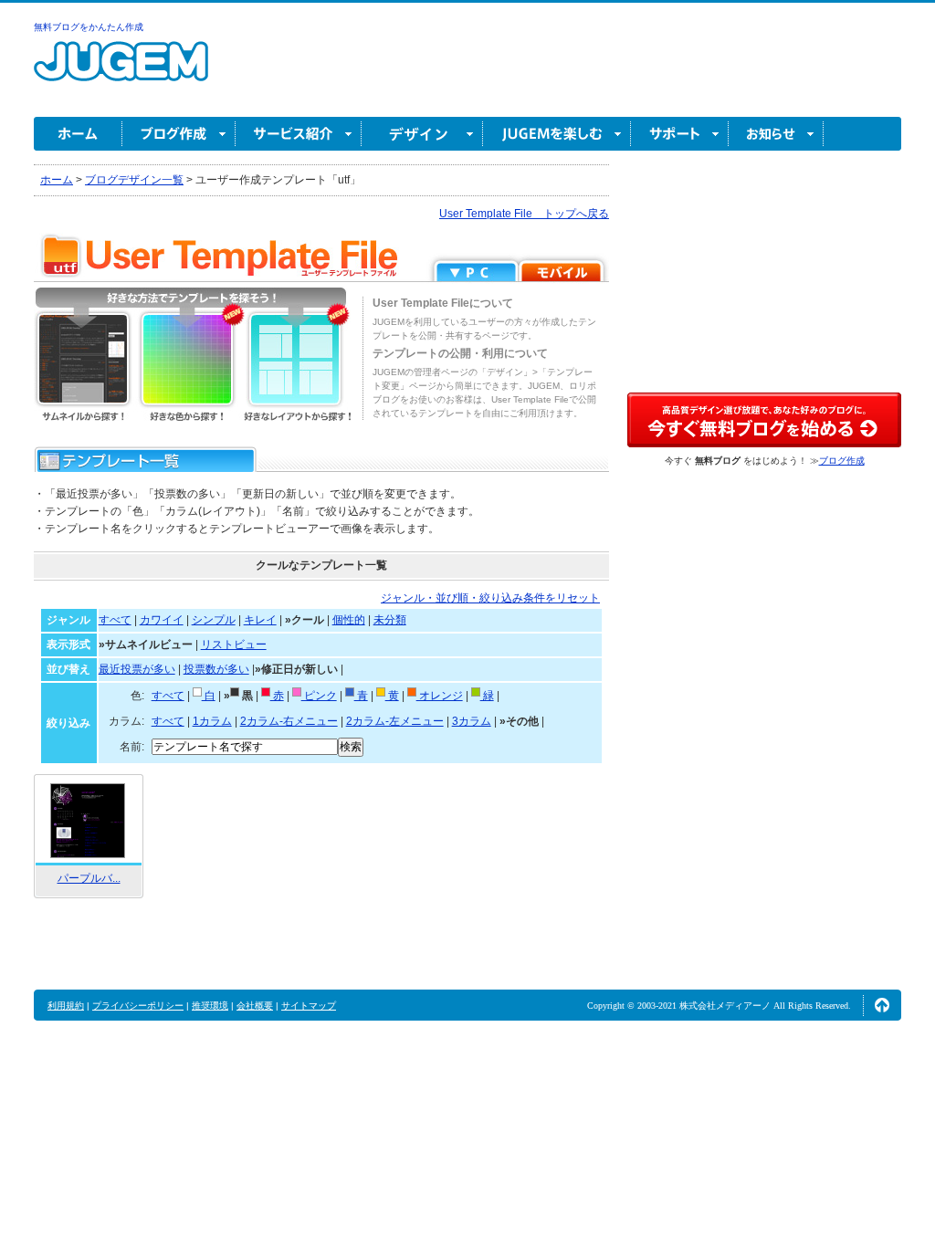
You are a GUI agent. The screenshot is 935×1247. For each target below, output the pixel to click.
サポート (680, 134)
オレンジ (439, 695)
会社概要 (254, 1006)
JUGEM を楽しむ (557, 134)
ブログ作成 (179, 134)
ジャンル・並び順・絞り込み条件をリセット (490, 598)
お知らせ (776, 134)
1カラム (212, 721)
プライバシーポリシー (138, 1006)
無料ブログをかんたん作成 (88, 27)
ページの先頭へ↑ (882, 1005)
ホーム (78, 134)
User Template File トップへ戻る (524, 213)
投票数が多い (216, 669)
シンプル (214, 619)
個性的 (348, 619)
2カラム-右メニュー (289, 721)
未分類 (389, 619)
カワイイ (162, 619)
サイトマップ (308, 1006)
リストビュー (234, 644)
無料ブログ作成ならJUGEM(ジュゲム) (121, 71)
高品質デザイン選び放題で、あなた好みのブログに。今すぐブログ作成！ (764, 420)
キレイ (260, 619)
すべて (115, 619)
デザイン (422, 134)
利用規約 (65, 1006)
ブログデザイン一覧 (134, 179)
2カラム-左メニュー (395, 721)
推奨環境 (210, 1006)
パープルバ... (89, 878)
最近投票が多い (137, 669)
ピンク (319, 695)
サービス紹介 (299, 134)
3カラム (471, 721)
